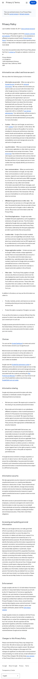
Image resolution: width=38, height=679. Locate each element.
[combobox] (10, 676)
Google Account (9, 84)
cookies (11, 127)
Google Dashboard (17, 343)
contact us (12, 52)
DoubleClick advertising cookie (20, 364)
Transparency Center (8, 670)
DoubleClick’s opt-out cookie (10, 380)
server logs (8, 153)
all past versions (24, 14)
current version (13, 14)
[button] (3, 2)
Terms (27, 666)
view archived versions (27, 28)
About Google (13, 666)
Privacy (21, 666)
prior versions (30, 656)
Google (4, 666)
